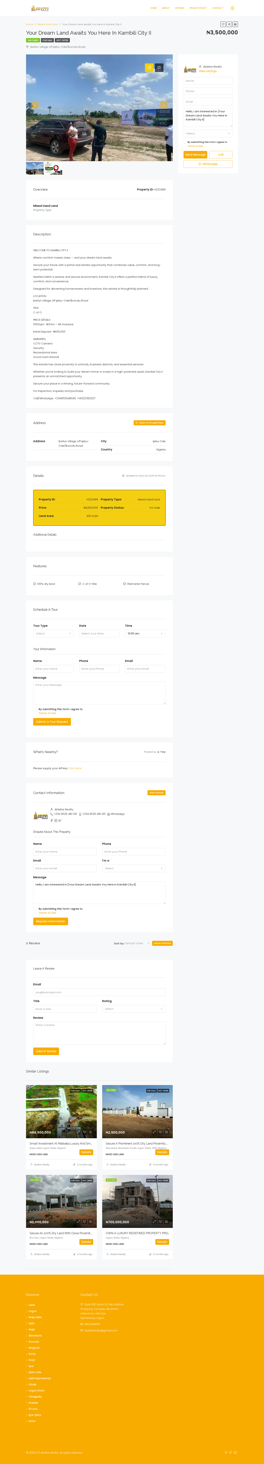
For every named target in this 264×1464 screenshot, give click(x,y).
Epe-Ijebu (35, 1415)
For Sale (47, 40)
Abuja (32, 1384)
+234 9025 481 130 (65, 814)
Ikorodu (34, 1341)
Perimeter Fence (138, 584)
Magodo (34, 1348)
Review (38, 1018)
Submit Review (46, 1051)
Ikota (32, 1354)
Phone (83, 661)
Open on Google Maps (151, 422)
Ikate (32, 1421)
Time (128, 626)
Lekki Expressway (40, 1378)
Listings (179, 8)
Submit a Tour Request (52, 722)
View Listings (156, 792)
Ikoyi (32, 1360)
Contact (217, 8)
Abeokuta (35, 1335)
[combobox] (53, 633)
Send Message (195, 154)
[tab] (149, 67)
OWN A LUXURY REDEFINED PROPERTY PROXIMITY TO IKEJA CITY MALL (156, 1233)
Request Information (50, 921)
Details (86, 1152)
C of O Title (89, 584)
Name (37, 661)
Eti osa (33, 1409)
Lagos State (36, 1390)
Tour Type (40, 626)
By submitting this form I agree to (61, 711)
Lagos (33, 1311)
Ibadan (33, 1403)
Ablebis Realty (42, 1164)
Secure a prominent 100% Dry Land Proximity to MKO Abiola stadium (152, 1143)
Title (36, 1001)
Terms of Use (47, 713)
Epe (31, 1366)
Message (39, 678)
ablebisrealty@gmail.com (101, 1330)
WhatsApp (118, 814)
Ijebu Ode (35, 1372)
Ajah (31, 1323)
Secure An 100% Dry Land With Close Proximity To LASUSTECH (72, 1233)
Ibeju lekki (35, 1317)
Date (82, 626)
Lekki (32, 1305)
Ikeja (32, 1329)
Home (154, 8)
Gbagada (35, 1396)
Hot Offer (62, 40)
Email (129, 661)
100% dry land (46, 584)
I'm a (105, 860)
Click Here (74, 768)
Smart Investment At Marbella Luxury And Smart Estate (66, 1143)
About (166, 8)
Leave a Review (162, 943)
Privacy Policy (198, 8)
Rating (107, 1001)
